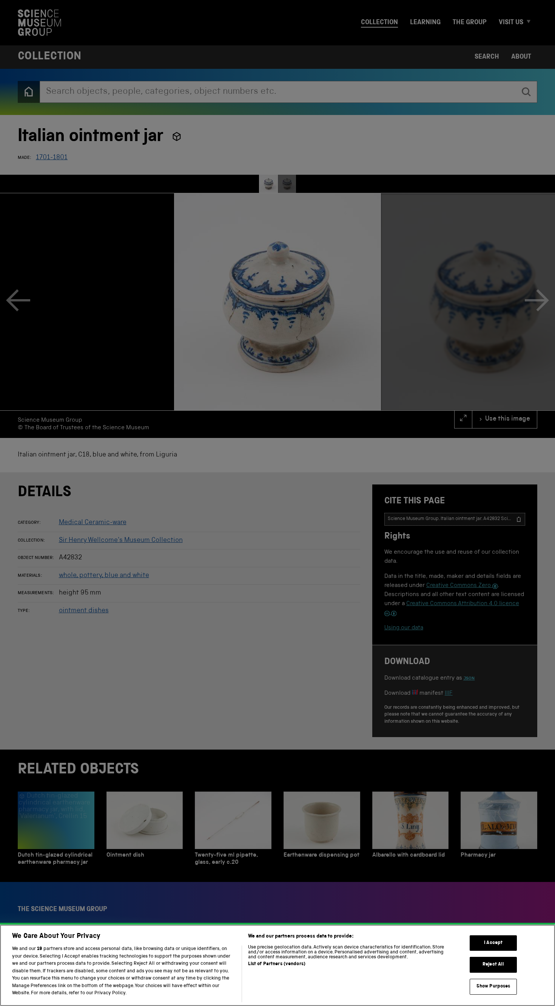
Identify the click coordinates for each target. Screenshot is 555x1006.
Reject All (493, 964)
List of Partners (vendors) (276, 964)
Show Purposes (493, 986)
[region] (277, 965)
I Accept (493, 943)
